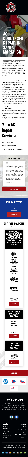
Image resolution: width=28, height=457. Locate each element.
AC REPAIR (17, 61)
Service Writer (14, 208)
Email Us (23, 437)
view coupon (14, 303)
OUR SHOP (5, 426)
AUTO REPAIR (6, 429)
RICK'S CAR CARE (7, 60)
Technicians (14, 210)
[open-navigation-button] (2, 7)
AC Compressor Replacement (9, 145)
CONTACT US (6, 433)
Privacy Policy (21, 447)
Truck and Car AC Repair (7, 142)
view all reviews (14, 189)
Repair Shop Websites (18, 446)
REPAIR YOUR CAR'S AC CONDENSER (12, 63)
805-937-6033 (11, 403)
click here (14, 214)
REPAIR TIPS (5, 431)
